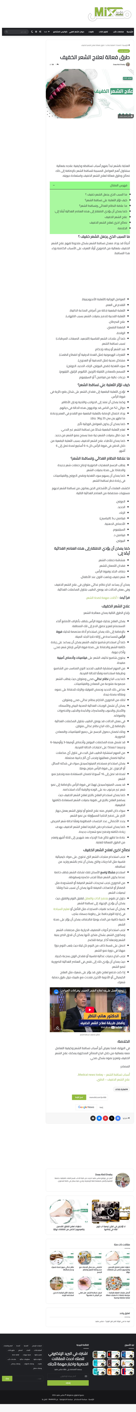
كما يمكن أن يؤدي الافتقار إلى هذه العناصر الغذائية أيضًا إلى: (91, 211)
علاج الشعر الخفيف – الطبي (113, 1079)
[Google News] (86, 1107)
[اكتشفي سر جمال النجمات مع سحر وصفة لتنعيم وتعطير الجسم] (90, 1258)
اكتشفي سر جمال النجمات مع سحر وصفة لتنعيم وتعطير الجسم (90, 1269)
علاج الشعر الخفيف (116, 217)
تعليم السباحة (61, 909)
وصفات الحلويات (29, 1363)
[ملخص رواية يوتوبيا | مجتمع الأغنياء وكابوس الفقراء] (99, 1354)
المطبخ (20, 1350)
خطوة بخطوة (38, 1359)
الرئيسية (130, 32)
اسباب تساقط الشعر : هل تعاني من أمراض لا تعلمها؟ (90, 1294)
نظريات (91, 32)
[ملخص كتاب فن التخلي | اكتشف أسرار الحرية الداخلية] (113, 1363)
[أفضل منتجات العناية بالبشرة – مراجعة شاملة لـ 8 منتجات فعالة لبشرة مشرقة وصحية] (118, 1283)
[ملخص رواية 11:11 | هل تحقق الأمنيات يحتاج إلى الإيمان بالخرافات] (127, 1354)
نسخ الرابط (79, 1097)
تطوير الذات (103, 32)
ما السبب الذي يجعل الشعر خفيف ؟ (106, 194)
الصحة (118, 45)
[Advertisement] (90, 140)
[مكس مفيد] (109, 14)
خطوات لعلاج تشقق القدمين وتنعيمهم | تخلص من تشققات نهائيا (118, 1269)
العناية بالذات (110, 45)
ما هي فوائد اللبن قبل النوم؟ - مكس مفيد (110, 1321)
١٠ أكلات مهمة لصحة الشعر (103, 597)
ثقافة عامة (15, 1354)
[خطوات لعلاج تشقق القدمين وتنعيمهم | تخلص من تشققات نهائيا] (118, 1258)
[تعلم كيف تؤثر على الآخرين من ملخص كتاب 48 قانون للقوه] (127, 1371)
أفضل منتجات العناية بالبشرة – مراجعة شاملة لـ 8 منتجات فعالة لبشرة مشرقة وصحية (118, 1295)
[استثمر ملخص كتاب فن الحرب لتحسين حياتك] (113, 1354)
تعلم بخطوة (38, 1354)
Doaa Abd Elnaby (119, 64)
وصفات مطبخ (37, 1368)
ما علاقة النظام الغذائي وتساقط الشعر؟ (103, 205)
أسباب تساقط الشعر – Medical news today (104, 1074)
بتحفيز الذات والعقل (96, 898)
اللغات (28, 1350)
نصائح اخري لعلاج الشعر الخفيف (108, 222)
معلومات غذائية (25, 1359)
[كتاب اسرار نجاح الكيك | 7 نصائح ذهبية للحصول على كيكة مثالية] (127, 1363)
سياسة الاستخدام (80, 1399)
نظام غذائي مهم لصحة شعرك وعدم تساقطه (62, 1268)
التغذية (26, 1345)
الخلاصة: (122, 228)
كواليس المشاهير (60, 32)
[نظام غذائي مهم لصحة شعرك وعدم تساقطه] (62, 1258)
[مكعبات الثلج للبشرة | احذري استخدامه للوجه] (62, 1283)
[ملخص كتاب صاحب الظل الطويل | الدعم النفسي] (99, 1363)
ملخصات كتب (118, 32)
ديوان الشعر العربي (76, 32)
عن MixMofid (53, 1399)
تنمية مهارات (27, 1354)
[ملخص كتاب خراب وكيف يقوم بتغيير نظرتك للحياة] (99, 1371)
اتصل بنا (44, 1399)
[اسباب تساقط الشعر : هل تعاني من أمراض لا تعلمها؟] (90, 1283)
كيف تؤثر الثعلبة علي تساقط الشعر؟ (106, 200)
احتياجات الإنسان (37, 1345)
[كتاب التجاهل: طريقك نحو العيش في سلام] (113, 1371)
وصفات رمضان (15, 1363)
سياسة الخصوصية (66, 1399)
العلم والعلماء (8, 1345)
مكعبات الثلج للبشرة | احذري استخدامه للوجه (63, 1294)
